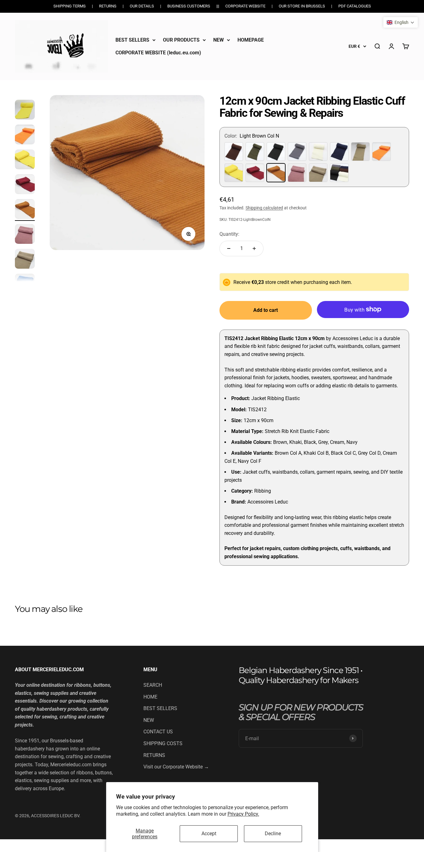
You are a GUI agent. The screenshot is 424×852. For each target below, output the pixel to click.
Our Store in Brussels (302, 6)
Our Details (142, 6)
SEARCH (152, 685)
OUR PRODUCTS (181, 40)
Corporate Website (245, 6)
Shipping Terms (69, 6)
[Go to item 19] (25, 235)
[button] (400, 22)
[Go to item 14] (25, 110)
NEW (218, 40)
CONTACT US (158, 732)
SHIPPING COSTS (163, 743)
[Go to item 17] (25, 185)
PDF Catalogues (354, 6)
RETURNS (154, 755)
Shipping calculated (264, 207)
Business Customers (188, 6)
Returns (107, 6)
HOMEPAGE (250, 40)
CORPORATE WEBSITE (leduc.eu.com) (158, 53)
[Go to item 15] (25, 135)
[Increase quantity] (254, 248)
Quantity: (229, 234)
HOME (150, 697)
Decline (273, 833)
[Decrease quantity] (229, 248)
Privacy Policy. (243, 814)
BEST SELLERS (132, 40)
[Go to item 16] (25, 160)
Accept (208, 833)
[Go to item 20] (25, 260)
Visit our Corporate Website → (176, 767)
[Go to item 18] (25, 210)
